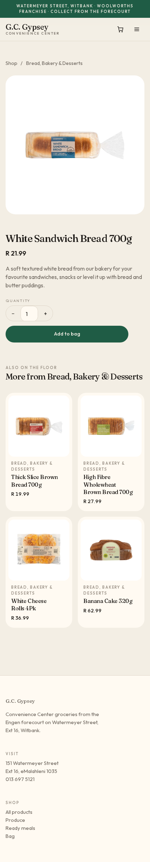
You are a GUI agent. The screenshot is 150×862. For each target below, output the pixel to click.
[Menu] (136, 29)
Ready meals (20, 828)
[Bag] (120, 29)
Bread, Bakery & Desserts (54, 63)
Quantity (18, 300)
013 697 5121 (20, 779)
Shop (11, 63)
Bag (10, 836)
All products (19, 812)
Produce (15, 820)
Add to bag (67, 334)
